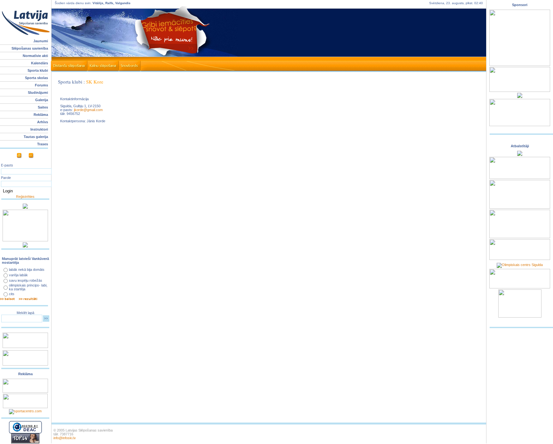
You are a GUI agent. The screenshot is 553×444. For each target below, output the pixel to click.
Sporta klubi (38, 70)
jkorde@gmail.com (88, 110)
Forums (41, 85)
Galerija (41, 100)
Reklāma (41, 115)
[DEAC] (25, 432)
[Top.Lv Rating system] (25, 442)
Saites (43, 107)
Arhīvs (42, 122)
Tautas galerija (36, 137)
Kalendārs (39, 63)
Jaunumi (40, 41)
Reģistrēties (25, 196)
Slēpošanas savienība (30, 48)
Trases (42, 144)
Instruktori (39, 129)
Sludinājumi (38, 92)
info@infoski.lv (64, 438)
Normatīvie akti (35, 56)
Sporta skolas (36, 78)
